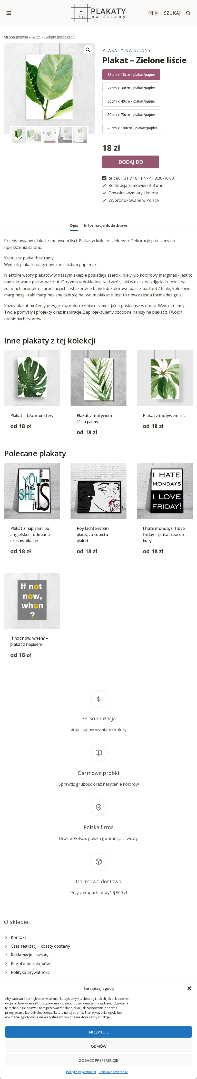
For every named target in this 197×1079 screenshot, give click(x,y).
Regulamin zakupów (30, 963)
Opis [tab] (74, 225)
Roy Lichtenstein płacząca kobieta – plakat (94, 534)
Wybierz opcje (23, 442)
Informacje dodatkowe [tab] (105, 225)
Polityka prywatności (81, 1072)
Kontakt (18, 937)
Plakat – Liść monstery (31, 415)
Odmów (98, 1046)
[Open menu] (9, 13)
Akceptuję (98, 1032)
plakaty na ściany (126, 50)
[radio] (131, 74)
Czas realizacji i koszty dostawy (40, 946)
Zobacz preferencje (98, 1060)
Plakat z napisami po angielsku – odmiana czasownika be (30, 534)
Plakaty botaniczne (59, 36)
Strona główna (16, 36)
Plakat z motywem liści (164, 415)
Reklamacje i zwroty (29, 955)
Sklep (36, 36)
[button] (189, 988)
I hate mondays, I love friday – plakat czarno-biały (164, 534)
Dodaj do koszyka (131, 163)
